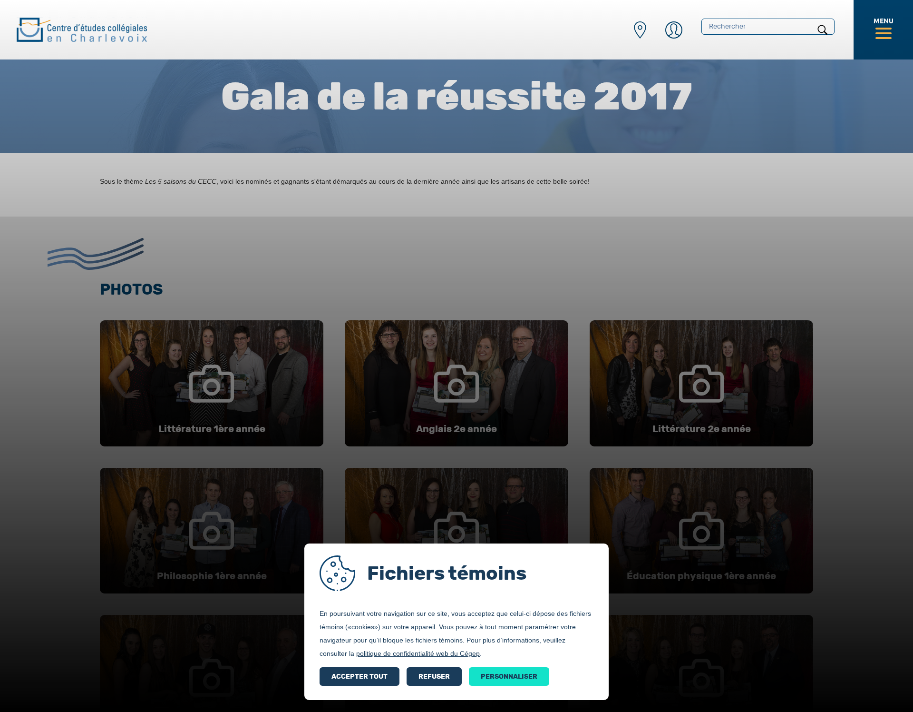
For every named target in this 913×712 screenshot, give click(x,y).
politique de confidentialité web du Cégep (418, 653)
